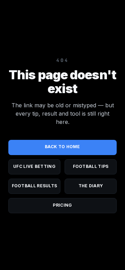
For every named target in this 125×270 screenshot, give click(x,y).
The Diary (90, 185)
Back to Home (62, 146)
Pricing (62, 205)
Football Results (34, 185)
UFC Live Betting (34, 166)
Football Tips (91, 166)
